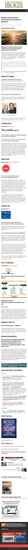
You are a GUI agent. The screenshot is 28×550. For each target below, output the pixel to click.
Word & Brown (11, 126)
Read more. (22, 318)
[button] (26, 11)
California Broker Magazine (16, 25)
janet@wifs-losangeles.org (9, 405)
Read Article (15, 359)
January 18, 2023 (5, 25)
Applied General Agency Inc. (14, 162)
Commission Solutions (13, 265)
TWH (9, 209)
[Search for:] (14, 13)
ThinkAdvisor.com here (6, 259)
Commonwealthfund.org (15, 202)
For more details (19, 119)
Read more (7, 229)
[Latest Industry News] (8, 537)
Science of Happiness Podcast (9, 332)
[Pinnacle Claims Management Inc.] (21, 537)
